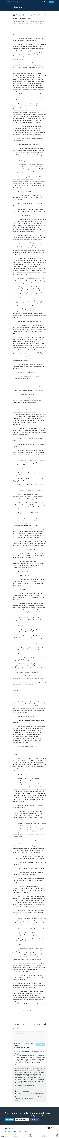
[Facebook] (51, 1128)
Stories (44, 1136)
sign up (21, 1043)
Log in (51, 1)
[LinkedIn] (49, 1128)
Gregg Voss (26, 1068)
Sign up (46, 1)
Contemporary (22, 18)
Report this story (17, 1028)
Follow (25, 15)
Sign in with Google (21, 1119)
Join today (9, 1119)
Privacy (14, 1131)
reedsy (10, 2)
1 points (20, 1051)
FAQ (6, 1131)
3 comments (42, 15)
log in (26, 1043)
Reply (15, 1064)
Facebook (33, 1119)
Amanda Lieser (25, 1051)
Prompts (16, 1136)
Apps (19, 2)
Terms (9, 1131)
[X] (44, 1128)
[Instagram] (47, 1128)
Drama (29, 18)
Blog (57, 1136)
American (15, 18)
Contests (30, 1136)
